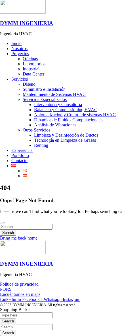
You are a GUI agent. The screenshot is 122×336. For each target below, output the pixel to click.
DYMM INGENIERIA (26, 23)
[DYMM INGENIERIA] (23, 12)
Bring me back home (18, 238)
